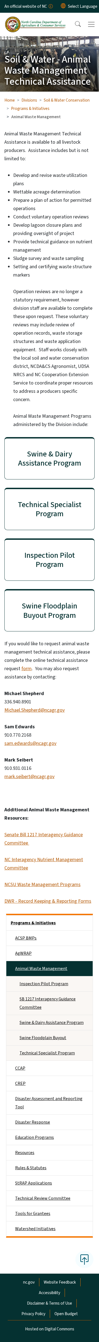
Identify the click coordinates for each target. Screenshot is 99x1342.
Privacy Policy (33, 1314)
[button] (74, 24)
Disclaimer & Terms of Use (49, 1303)
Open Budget (66, 1314)
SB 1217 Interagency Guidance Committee (48, 1003)
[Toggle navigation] (91, 24)
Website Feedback (60, 1282)
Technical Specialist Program (47, 1053)
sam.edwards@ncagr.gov (30, 743)
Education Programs (34, 1137)
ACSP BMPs (26, 938)
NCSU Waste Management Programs (42, 884)
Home (9, 100)
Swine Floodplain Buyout (43, 1038)
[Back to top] (84, 1259)
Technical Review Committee (42, 1198)
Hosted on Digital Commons (49, 1329)
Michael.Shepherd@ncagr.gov (34, 710)
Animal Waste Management (41, 969)
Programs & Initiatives (30, 108)
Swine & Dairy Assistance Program (52, 1023)
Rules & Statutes (30, 1168)
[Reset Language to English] (63, 6)
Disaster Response (32, 1122)
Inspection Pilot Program (44, 984)
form (26, 668)
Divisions (29, 100)
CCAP (20, 1068)
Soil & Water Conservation (67, 100)
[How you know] (50, 6)
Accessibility (49, 1293)
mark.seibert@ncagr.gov (29, 776)
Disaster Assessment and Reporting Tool (48, 1103)
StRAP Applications (33, 1183)
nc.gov (29, 1282)
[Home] (35, 19)
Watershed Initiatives (35, 1229)
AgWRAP (23, 953)
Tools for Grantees (32, 1214)
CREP (20, 1083)
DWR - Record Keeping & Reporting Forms (47, 901)
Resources (24, 1153)
